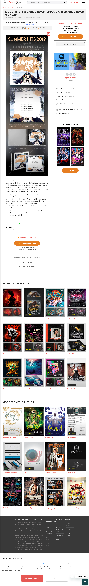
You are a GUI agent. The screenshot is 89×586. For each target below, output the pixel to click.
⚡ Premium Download (27, 243)
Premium (75, 2)
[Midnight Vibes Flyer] (63, 136)
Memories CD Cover (52, 354)
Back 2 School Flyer (73, 508)
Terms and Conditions (49, 532)
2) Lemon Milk (11, 230)
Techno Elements (73, 354)
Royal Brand (71, 473)
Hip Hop (5, 389)
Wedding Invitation (9, 437)
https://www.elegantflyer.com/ (40, 564)
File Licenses (48, 526)
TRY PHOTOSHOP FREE (27, 24)
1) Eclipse (9, 228)
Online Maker (68, 534)
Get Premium (70, 170)
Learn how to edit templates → (70, 50)
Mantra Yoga (28, 389)
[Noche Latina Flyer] (77, 136)
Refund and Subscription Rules (59, 529)
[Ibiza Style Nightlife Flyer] (63, 156)
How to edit (78, 110)
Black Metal (7, 354)
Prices (68, 529)
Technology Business (10, 473)
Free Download (27, 262)
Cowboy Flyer (29, 508)
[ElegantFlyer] (15, 2)
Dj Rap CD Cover (72, 319)
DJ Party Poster (8, 508)
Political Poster (50, 473)
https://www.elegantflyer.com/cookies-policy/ (49, 568)
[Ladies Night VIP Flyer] (77, 156)
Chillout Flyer (28, 437)
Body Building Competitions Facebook (54, 509)
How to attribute (62, 106)
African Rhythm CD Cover (12, 319)
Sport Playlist (71, 389)
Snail (25, 473)
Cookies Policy (48, 544)
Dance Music (28, 319)
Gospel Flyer (49, 437)
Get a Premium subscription (32, 28)
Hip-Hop (27, 354)
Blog (57, 523)
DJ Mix (47, 319)
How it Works (68, 524)
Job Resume (71, 437)
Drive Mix (48, 389)
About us (58, 539)
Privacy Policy (48, 538)
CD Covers (70, 88)
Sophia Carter (69, 96)
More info (72, 100)
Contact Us (59, 535)
